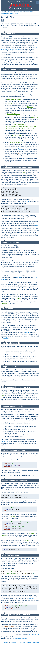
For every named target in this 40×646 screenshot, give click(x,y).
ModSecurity (4, 441)
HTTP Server (10, 11)
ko (35, 634)
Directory (11, 516)
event (19, 153)
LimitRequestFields (12, 126)
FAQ (18, 642)
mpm (20, 149)
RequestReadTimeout (14, 100)
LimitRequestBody (20, 124)
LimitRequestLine (11, 128)
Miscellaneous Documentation (9, 13)
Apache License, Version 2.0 (20, 638)
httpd (27, 201)
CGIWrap (6, 338)
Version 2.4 (28, 11)
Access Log (32, 598)
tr (38, 634)
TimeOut (10, 103)
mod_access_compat (7, 626)
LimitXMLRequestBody (27, 128)
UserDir (27, 540)
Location (31, 533)
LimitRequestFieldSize (27, 126)
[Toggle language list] (2, 20)
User (24, 172)
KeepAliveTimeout (13, 114)
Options (18, 298)
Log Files (14, 560)
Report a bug (35, 642)
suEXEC (27, 332)
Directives (13, 642)
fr (32, 634)
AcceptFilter (16, 135)
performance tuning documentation (17, 148)
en (29, 634)
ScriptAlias (5, 303)
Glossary (22, 642)
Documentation (19, 11)
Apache (3, 11)
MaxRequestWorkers (17, 142)
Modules (6, 642)
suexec (18, 277)
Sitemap (28, 642)
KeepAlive (34, 117)
